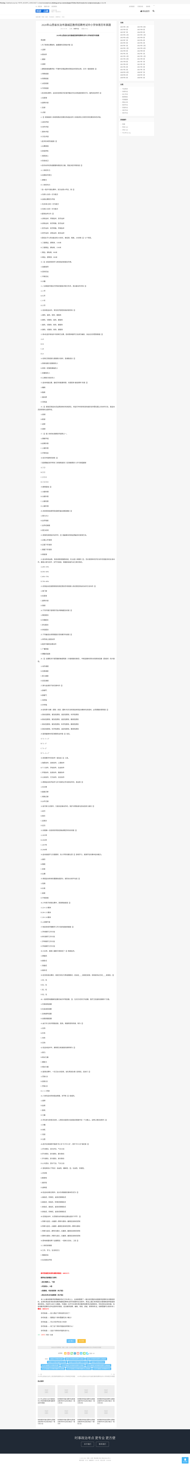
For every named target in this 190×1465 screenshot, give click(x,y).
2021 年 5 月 (141, 64)
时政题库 (125, 99)
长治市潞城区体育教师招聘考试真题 (72, 1365)
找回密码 (54, 6)
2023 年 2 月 (141, 43)
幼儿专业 (125, 94)
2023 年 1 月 (124, 45)
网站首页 (146, 11)
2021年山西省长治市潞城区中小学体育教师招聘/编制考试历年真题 (46, 1401)
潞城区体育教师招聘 (56, 1359)
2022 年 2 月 (124, 53)
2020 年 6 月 (124, 75)
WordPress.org (126, 133)
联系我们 (102, 1444)
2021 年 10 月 (124, 59)
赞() (72, 1341)
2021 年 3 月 (141, 67)
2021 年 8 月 (124, 61)
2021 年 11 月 (141, 56)
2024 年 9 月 (141, 32)
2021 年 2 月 (124, 69)
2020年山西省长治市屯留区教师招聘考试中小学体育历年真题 (96, 1376)
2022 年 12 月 (141, 45)
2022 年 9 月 (124, 51)
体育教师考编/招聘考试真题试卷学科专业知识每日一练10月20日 (106, 1401)
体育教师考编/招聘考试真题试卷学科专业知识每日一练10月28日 (86, 1401)
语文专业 (125, 110)
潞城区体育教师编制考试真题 (57, 1362)
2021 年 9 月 (141, 59)
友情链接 (131, 6)
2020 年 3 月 (141, 77)
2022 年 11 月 (124, 48)
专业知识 (51, 17)
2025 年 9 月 (124, 29)
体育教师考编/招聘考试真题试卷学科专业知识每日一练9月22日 (86, 1421)
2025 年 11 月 (124, 27)
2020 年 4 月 (124, 77)
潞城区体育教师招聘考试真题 (75, 1359)
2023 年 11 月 (141, 35)
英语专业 (125, 107)
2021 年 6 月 (124, 64)
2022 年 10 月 (141, 48)
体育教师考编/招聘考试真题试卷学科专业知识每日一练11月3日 (66, 1401)
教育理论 (125, 97)
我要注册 (46, 6)
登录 (123, 124)
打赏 (82, 1341)
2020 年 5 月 (141, 75)
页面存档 (140, 6)
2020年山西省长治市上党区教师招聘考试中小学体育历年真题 (56, 1376)
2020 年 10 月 (124, 72)
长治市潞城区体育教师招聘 (50, 1365)
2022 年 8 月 (141, 51)
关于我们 (87, 1444)
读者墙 (148, 6)
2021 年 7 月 (141, 61)
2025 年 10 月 (141, 27)
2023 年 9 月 (141, 37)
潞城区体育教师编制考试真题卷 (78, 1362)
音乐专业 (125, 113)
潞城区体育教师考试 (97, 1362)
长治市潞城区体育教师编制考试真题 (53, 1368)
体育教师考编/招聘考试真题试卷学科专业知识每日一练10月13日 (46, 1421)
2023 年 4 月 (141, 40)
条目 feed (125, 127)
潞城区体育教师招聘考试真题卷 (96, 1359)
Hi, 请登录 (39, 6)
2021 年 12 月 (124, 56)
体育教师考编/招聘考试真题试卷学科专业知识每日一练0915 (106, 1421)
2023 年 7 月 (124, 40)
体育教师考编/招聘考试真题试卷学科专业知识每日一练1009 (66, 1421)
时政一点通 (42, 11)
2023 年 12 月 (124, 35)
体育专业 (58, 17)
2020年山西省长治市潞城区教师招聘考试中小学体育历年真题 (76, 25)
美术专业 (125, 105)
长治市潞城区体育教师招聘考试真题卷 (98, 1365)
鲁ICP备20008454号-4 (104, 1458)
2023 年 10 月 (124, 37)
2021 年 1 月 (141, 69)
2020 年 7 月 (141, 72)
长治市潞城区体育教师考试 (101, 1368)
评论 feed (125, 130)
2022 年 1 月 (141, 53)
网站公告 (125, 102)
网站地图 (96, 1458)
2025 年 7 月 (124, 32)
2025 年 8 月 (141, 29)
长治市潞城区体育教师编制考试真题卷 (79, 1368)
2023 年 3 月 (124, 43)
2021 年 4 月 (124, 67)
